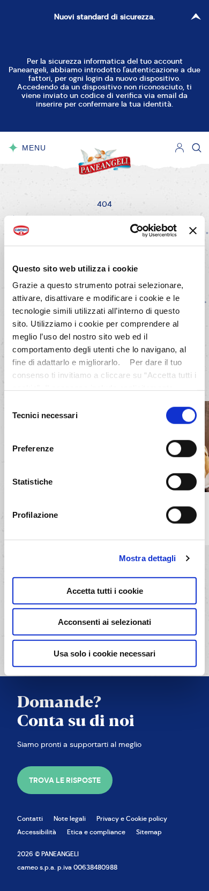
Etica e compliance (96, 832)
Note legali (70, 818)
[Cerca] (196, 148)
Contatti (30, 818)
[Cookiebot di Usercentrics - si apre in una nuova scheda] (133, 231)
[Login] (179, 148)
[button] (65, 780)
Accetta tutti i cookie (104, 590)
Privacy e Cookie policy (131, 818)
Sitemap (149, 832)
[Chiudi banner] (193, 231)
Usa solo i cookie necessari (104, 653)
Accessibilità (36, 832)
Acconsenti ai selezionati (104, 621)
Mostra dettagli (147, 558)
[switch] (181, 448)
